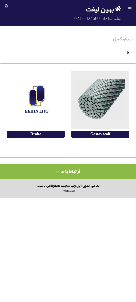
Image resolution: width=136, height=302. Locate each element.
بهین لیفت (100, 9)
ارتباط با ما (69, 171)
